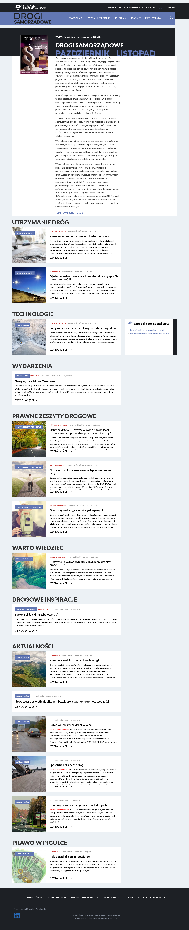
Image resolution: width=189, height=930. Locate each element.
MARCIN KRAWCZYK (58, 465)
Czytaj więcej (59, 257)
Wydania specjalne (99, 18)
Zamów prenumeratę (70, 212)
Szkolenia (120, 18)
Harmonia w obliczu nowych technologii (74, 660)
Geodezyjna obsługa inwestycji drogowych (77, 510)
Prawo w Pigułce (24, 854)
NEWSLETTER (114, 7)
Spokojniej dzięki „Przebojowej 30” (36, 614)
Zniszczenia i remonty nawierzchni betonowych (79, 236)
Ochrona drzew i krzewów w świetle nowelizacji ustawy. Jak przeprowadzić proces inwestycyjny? (80, 431)
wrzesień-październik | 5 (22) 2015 (83, 231)
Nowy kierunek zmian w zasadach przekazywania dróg (80, 471)
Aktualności (22, 657)
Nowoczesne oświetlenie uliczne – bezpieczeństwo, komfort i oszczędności (62, 701)
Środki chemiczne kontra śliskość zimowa (150, 333)
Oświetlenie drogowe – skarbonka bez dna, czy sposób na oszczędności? (84, 278)
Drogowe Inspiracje (26, 609)
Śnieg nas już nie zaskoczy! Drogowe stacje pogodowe (83, 328)
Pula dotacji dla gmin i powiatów (70, 856)
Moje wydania (149, 7)
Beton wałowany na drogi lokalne (71, 724)
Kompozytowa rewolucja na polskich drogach (78, 805)
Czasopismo (75, 18)
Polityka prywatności (109, 897)
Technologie (22, 325)
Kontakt (135, 18)
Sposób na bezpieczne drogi (67, 765)
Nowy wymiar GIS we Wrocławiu (35, 381)
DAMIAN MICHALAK (58, 557)
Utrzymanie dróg (24, 233)
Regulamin (87, 897)
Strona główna (33, 897)
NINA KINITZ (55, 271)
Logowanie (169, 7)
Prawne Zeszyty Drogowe (28, 427)
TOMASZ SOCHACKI (58, 231)
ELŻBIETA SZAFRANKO (59, 425)
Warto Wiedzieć (24, 559)
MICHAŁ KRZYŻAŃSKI (58, 505)
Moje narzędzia (131, 7)
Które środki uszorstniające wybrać (147, 330)
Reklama (74, 897)
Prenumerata (153, 18)
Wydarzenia (22, 376)
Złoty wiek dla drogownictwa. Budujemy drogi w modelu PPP (80, 563)
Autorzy (142, 897)
